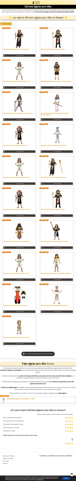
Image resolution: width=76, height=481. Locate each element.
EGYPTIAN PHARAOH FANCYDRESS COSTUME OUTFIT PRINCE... (54, 114)
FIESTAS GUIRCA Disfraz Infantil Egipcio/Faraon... (55, 305)
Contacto (5, 463)
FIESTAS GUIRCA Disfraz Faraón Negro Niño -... (16, 49)
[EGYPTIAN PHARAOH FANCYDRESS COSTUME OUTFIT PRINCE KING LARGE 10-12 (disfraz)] (57, 103)
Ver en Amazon (20, 55)
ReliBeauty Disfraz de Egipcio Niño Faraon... (15, 305)
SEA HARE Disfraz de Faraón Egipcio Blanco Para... (17, 113)
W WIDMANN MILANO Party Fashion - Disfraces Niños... (56, 81)
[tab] (6, 23)
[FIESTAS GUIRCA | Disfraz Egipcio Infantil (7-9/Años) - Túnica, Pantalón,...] (57, 39)
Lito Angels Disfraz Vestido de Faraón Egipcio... (16, 241)
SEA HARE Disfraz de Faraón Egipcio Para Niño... (55, 241)
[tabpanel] (38, 187)
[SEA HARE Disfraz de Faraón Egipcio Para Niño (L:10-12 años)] (57, 231)
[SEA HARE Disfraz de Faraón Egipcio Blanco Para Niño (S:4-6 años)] (19, 103)
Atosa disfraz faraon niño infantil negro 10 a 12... (16, 209)
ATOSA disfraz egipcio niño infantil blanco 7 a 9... (17, 81)
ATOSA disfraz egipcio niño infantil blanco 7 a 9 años (21, 398)
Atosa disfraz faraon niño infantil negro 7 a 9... (16, 145)
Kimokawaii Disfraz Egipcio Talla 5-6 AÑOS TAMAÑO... (56, 273)
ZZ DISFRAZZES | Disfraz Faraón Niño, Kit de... (54, 177)
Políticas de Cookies (8, 458)
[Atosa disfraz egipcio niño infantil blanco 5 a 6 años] (19, 167)
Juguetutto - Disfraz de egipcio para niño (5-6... (54, 145)
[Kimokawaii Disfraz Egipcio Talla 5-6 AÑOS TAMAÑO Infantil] (57, 263)
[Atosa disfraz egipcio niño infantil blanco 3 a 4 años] (19, 263)
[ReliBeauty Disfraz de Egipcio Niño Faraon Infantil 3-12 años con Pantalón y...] (19, 295)
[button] (38, 354)
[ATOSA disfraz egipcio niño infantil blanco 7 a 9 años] (19, 71)
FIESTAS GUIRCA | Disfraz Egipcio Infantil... (53, 49)
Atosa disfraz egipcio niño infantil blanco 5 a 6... (16, 177)
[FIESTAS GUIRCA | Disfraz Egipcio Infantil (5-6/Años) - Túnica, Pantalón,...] (57, 199)
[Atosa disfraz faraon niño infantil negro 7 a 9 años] (19, 135)
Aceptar (66, 478)
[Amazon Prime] (33, 85)
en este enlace (39, 479)
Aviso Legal (6, 461)
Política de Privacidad (8, 456)
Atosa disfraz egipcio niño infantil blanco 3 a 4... (16, 273)
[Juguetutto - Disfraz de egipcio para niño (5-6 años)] (57, 135)
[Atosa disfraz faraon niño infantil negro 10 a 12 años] (19, 199)
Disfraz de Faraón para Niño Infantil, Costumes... (16, 337)
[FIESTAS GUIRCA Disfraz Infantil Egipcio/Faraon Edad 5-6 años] (57, 295)
